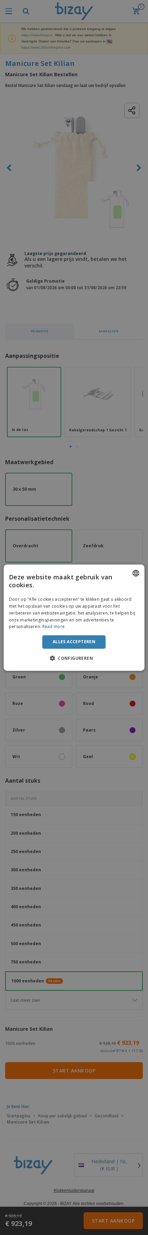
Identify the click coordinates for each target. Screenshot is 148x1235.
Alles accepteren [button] (74, 642)
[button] (74, 658)
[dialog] (74, 617)
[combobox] (135, 572)
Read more (53, 626)
